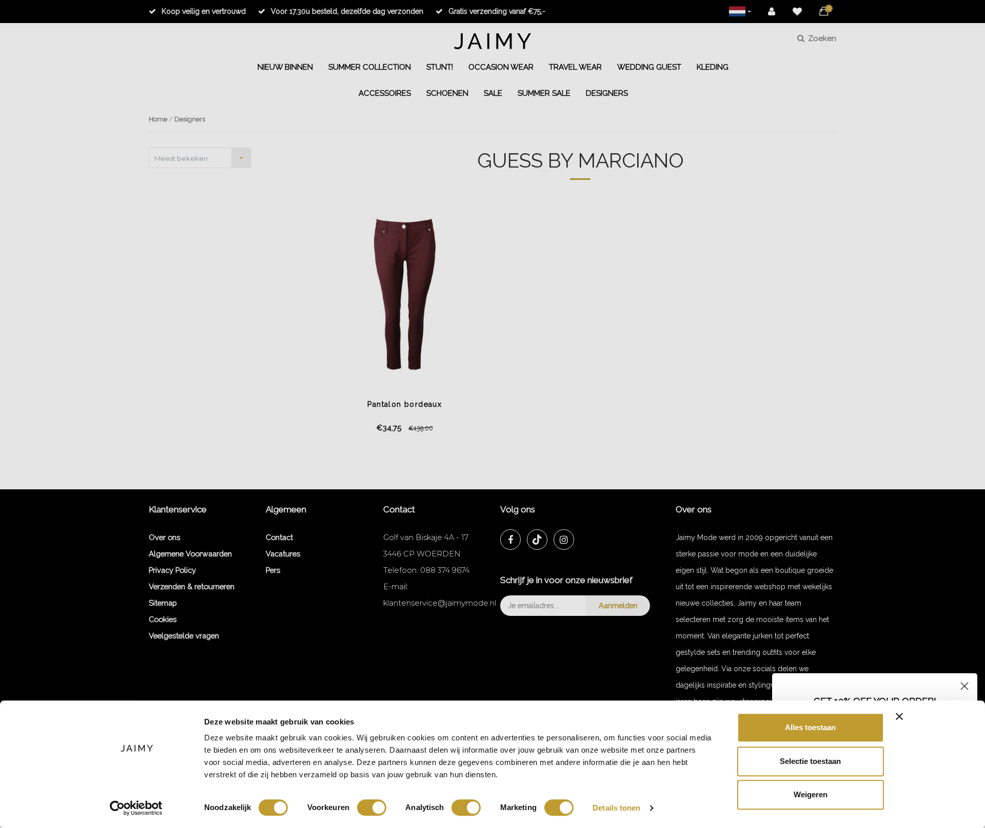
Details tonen (616, 807)
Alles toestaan (810, 727)
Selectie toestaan (810, 761)
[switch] (371, 807)
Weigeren (811, 794)
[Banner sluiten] (899, 716)
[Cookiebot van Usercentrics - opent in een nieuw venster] (136, 808)
